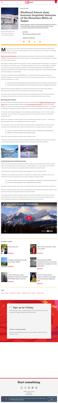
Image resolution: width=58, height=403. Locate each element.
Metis (6, 293)
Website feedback (29, 394)
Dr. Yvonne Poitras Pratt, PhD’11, (34, 104)
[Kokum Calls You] (4, 249)
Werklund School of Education (8, 56)
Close (51, 399)
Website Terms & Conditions (18, 399)
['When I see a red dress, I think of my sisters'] (33, 249)
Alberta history (40, 293)
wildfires (33, 293)
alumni (2, 293)
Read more (11, 253)
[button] (24, 41)
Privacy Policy (29, 393)
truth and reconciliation (15, 293)
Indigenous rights (26, 293)
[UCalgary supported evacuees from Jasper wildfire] (4, 262)
